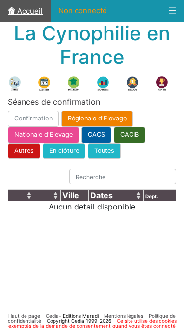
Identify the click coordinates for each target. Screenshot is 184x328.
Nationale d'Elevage (43, 134)
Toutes (104, 150)
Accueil (29, 11)
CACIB (129, 134)
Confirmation (33, 118)
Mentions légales (123, 316)
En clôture (64, 150)
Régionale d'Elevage (97, 118)
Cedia (52, 316)
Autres (24, 150)
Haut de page (24, 316)
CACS (96, 134)
